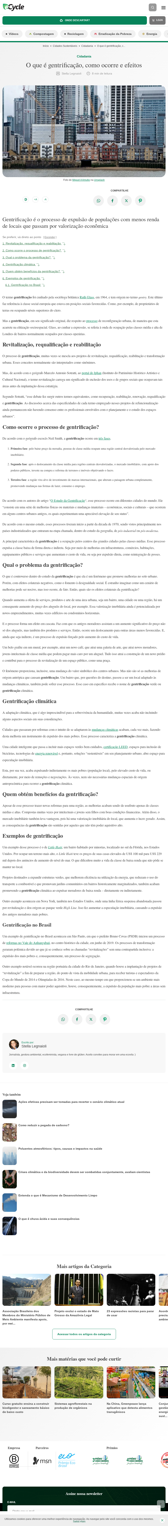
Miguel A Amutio (81, 180)
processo (92, 320)
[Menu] (163, 7)
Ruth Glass (87, 297)
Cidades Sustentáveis (65, 46)
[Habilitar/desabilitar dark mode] (25, 199)
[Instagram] (24, 1065)
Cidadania (87, 46)
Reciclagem (75, 34)
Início (46, 46)
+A (35, 199)
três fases (104, 438)
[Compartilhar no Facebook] (112, 200)
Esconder (49, 237)
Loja (159, 20)
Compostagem (43, 34)
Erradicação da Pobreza (115, 34)
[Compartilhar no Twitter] (126, 200)
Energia (151, 34)
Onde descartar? (77, 20)
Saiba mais (79, 1521)
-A (45, 199)
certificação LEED (115, 747)
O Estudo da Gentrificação (68, 500)
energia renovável (46, 753)
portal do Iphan (91, 373)
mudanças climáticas (105, 729)
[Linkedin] (13, 1065)
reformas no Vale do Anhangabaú (28, 943)
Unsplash (99, 180)
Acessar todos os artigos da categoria (84, 1334)
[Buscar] (153, 7)
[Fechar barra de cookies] (162, 1520)
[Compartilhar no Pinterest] (140, 200)
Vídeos (13, 34)
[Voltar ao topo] (161, 1504)
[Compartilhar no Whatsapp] (98, 200)
